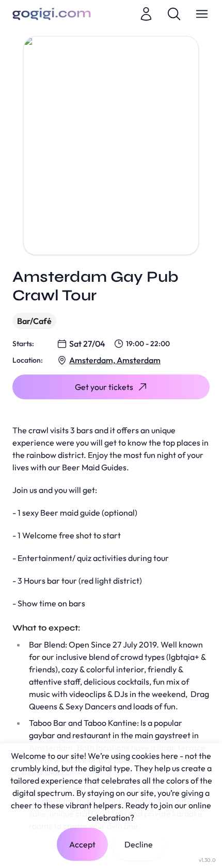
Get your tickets (104, 387)
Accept (82, 844)
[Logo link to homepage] (51, 14)
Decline (138, 844)
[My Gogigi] (146, 14)
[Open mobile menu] (202, 14)
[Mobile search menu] (174, 14)
